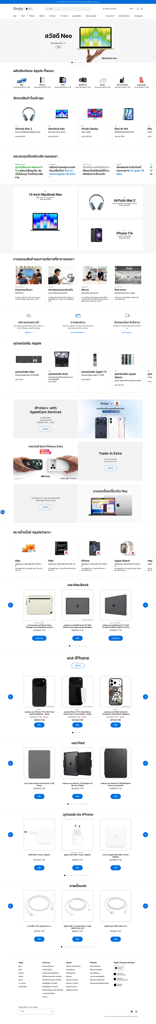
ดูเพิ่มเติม (28, 332)
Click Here (95, 2)
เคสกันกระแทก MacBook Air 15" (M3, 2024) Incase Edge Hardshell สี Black (77, 626)
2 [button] (73, 646)
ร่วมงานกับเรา (70, 969)
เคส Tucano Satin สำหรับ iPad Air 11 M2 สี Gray (39, 784)
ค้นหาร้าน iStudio (72, 980)
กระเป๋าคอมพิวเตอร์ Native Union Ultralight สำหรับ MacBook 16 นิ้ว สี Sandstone (39, 626)
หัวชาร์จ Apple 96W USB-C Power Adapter (115, 856)
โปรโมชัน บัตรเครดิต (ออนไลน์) (52, 976)
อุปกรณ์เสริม (23, 986)
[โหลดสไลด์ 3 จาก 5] (78, 62)
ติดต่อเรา (69, 976)
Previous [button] (14, 2)
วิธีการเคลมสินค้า (95, 966)
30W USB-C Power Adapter (39, 855)
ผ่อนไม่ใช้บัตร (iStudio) (50, 983)
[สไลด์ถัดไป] (154, 83)
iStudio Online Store (117, 1016)
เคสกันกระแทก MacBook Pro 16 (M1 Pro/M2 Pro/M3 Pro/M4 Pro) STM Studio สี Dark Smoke (115, 626)
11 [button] (94, 947)
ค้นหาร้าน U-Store (72, 983)
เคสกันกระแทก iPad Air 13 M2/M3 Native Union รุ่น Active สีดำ (115, 784)
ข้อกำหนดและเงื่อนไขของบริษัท (99, 983)
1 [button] (70, 646)
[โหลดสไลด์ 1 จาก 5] (72, 62)
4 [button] (80, 646)
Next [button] (142, 2)
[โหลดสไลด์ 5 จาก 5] (83, 62)
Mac (20, 966)
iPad (20, 969)
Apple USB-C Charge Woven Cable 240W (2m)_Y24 (77, 927)
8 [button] (87, 876)
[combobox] (68, 9)
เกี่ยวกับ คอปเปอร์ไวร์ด (73, 966)
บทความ (44, 997)
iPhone (21, 973)
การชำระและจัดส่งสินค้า (97, 976)
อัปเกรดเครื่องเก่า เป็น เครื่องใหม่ (52, 990)
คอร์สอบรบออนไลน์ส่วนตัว (50, 973)
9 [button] (91, 876)
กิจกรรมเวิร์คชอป (47, 966)
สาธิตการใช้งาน (47, 969)
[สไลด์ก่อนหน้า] (10, 605)
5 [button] (83, 646)
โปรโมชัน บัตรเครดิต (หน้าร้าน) (51, 980)
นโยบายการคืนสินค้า (96, 969)
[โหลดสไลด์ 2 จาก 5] (75, 62)
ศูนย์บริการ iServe (72, 990)
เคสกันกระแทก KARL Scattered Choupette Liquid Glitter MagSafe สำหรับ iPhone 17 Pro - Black (115, 713)
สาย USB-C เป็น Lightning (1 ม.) (39, 926)
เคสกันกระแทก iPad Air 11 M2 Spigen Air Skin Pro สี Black (77, 784)
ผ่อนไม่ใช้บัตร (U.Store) (50, 986)
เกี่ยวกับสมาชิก (70, 973)
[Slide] (78, 41)
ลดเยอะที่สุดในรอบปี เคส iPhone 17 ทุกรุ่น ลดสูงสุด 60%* (78, 2)
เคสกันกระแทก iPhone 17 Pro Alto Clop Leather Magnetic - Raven (39, 713)
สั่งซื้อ (77, 638)
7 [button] (87, 804)
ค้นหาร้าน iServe (71, 986)
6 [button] (86, 646)
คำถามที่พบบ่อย (94, 973)
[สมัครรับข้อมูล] (51, 1011)
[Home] (18, 9)
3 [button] (76, 646)
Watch (21, 976)
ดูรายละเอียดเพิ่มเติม (77, 332)
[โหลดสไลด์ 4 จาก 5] (80, 62)
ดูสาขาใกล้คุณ (126, 332)
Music (21, 980)
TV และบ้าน (22, 983)
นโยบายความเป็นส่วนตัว (97, 980)
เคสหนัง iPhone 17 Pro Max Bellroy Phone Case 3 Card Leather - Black (77, 713)
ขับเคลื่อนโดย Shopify (130, 1016)
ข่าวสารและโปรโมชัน (48, 993)
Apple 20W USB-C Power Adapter (77, 855)
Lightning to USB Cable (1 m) (115, 926)
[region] (78, 40)
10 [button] (91, 947)
